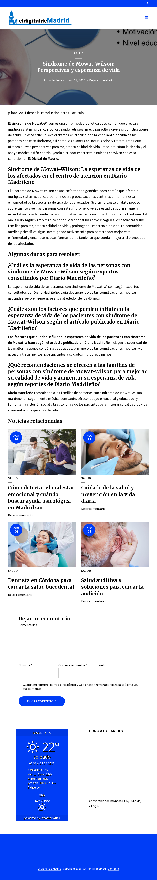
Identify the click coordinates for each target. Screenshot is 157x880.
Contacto (113, 868)
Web (102, 665)
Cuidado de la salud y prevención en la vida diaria (108, 494)
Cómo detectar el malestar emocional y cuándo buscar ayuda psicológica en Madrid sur (41, 498)
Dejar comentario (101, 80)
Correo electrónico (72, 665)
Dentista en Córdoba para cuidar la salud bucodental (41, 583)
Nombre (25, 665)
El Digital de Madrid (49, 868)
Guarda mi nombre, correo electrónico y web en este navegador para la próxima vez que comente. (80, 686)
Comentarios (28, 625)
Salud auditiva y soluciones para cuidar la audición (112, 587)
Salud (78, 53)
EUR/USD (128, 801)
